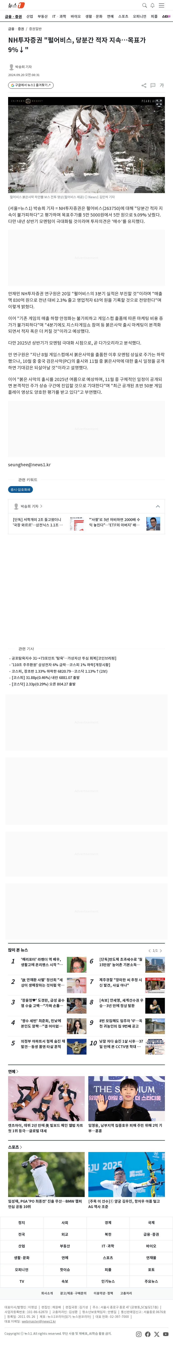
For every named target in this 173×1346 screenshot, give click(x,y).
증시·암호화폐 (20, 489)
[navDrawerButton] (161, 5)
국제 (151, 1222)
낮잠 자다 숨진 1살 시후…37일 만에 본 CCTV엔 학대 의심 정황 (121, 1047)
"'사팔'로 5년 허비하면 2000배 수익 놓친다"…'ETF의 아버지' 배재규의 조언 (114, 522)
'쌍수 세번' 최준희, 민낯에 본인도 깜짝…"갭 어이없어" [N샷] (42, 1026)
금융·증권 (151, 1234)
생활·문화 (22, 1258)
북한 (108, 1234)
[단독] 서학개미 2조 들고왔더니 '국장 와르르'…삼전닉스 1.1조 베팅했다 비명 (38, 522)
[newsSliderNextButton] (161, 951)
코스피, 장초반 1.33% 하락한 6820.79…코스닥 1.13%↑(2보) (59, 671)
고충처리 (126, 1293)
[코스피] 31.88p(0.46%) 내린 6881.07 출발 (46, 677)
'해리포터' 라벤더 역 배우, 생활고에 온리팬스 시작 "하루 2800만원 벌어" (42, 965)
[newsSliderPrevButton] (150, 951)
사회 (64, 1222)
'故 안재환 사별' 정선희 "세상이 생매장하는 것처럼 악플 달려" (42, 985)
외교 (64, 1234)
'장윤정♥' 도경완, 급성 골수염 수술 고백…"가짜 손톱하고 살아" (43, 1006)
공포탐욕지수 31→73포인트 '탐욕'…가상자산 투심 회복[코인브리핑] (64, 658)
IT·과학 (108, 1246)
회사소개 (47, 1293)
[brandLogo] (16, 5)
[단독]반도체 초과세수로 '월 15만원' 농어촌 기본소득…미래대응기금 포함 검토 (120, 965)
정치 (21, 1222)
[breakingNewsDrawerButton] (152, 5)
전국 (21, 1234)
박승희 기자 (23, 67)
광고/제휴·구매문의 (73, 1293)
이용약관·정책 (103, 1293)
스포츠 (13, 1147)
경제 (108, 1222)
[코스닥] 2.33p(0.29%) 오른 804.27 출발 (44, 684)
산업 (21, 1246)
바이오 (151, 1246)
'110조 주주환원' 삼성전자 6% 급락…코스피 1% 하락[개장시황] (61, 665)
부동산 (65, 1246)
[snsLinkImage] (138, 1334)
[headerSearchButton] (144, 5)
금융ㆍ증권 (16, 29)
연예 (11, 1071)
